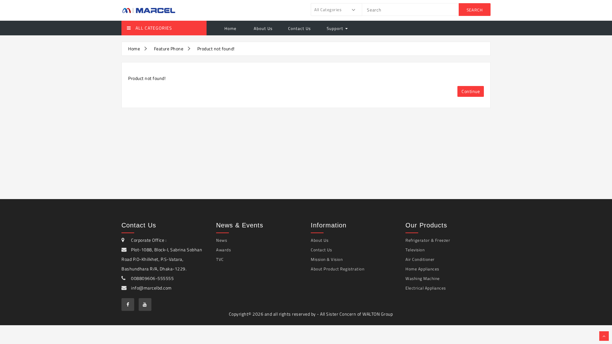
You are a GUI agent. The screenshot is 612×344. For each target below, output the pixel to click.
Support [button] (336, 28)
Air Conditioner (420, 259)
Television (415, 250)
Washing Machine (422, 278)
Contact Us (299, 28)
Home (230, 28)
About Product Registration (337, 269)
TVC (220, 259)
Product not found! (216, 48)
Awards (223, 250)
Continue (471, 91)
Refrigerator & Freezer (427, 240)
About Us (262, 28)
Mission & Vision (327, 259)
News (221, 240)
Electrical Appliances (425, 288)
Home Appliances (422, 269)
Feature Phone (169, 48)
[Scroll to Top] (604, 336)
